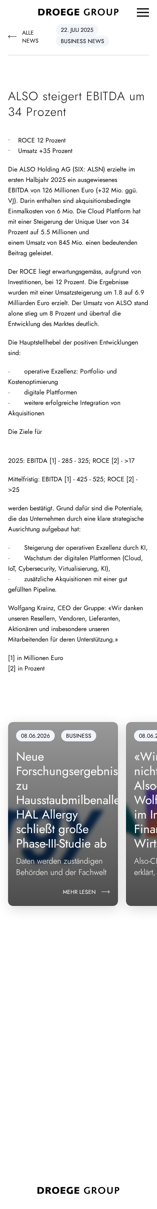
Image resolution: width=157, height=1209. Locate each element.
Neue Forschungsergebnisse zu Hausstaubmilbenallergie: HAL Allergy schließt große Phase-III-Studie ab (80, 800)
